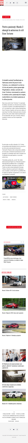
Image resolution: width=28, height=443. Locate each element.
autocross (5, 197)
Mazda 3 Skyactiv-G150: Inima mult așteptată (12, 313)
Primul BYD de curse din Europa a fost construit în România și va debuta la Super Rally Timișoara (13, 260)
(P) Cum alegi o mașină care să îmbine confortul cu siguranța (11, 386)
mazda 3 (14, 199)
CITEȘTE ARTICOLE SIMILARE (14, 227)
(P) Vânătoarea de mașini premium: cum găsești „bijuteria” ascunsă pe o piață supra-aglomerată (13, 366)
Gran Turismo (13, 197)
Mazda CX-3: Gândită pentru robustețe (12, 404)
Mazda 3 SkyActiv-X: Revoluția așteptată (11, 335)
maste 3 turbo (6, 199)
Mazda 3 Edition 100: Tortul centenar (10, 290)
